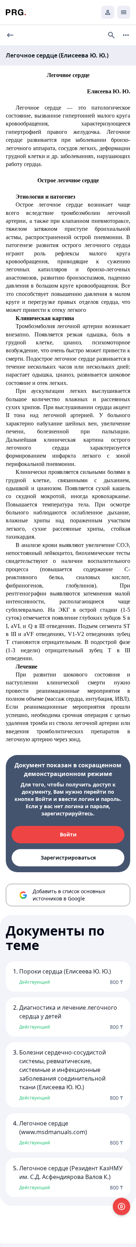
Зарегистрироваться (68, 857)
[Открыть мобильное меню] (123, 12)
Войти (68, 834)
